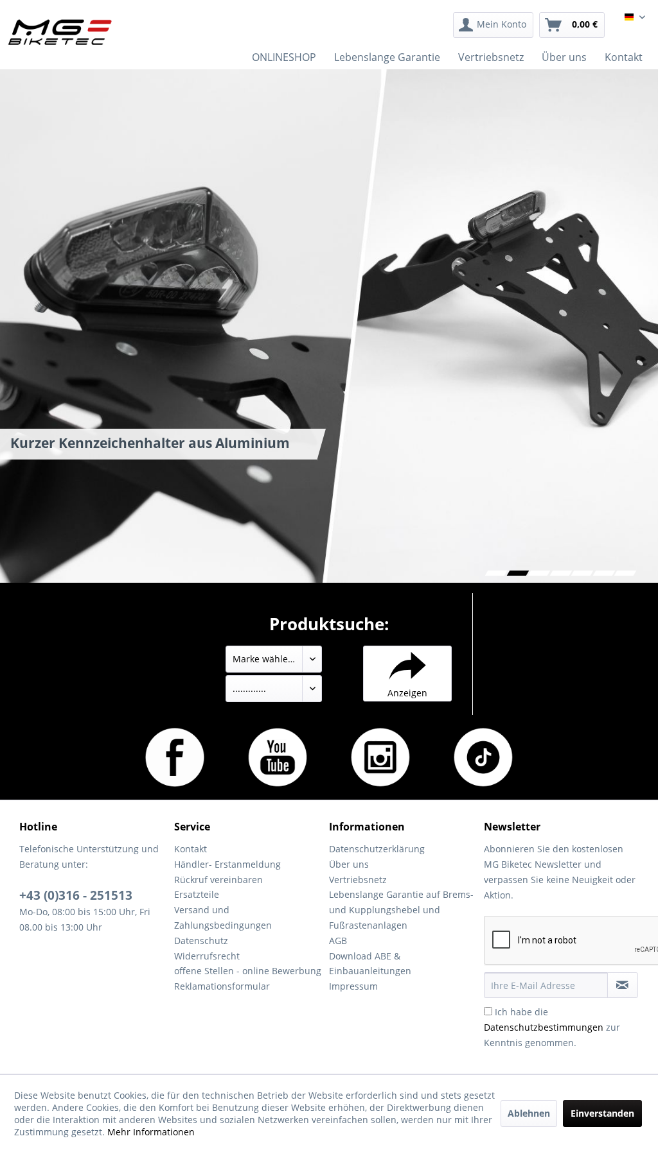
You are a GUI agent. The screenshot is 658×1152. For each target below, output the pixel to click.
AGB (338, 940)
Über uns (349, 864)
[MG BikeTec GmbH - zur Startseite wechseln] (60, 32)
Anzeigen (407, 693)
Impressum (353, 986)
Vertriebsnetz (358, 879)
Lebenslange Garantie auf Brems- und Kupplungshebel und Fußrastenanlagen (401, 909)
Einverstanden (602, 1113)
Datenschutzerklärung (377, 849)
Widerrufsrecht (207, 956)
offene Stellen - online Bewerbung (247, 971)
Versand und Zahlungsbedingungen (223, 917)
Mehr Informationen (151, 1132)
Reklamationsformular (222, 986)
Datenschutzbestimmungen (543, 1027)
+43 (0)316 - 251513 (75, 895)
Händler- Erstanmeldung (227, 864)
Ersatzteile (196, 894)
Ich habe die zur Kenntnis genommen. (552, 1027)
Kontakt (190, 849)
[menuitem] (493, 25)
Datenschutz (201, 940)
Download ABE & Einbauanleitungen (370, 963)
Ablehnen (529, 1113)
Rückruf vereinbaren (218, 879)
